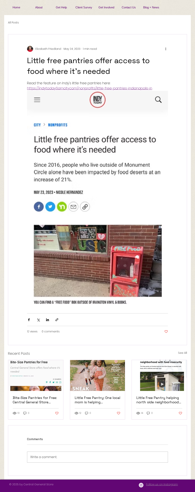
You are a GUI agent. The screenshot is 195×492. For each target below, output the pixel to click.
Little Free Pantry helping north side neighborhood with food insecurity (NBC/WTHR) (157, 400)
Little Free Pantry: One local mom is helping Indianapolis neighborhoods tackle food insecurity (97, 400)
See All (182, 353)
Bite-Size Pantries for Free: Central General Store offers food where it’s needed (35, 400)
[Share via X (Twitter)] (38, 320)
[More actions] (165, 49)
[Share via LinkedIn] (47, 320)
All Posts (13, 22)
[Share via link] (57, 320)
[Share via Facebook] (29, 320)
